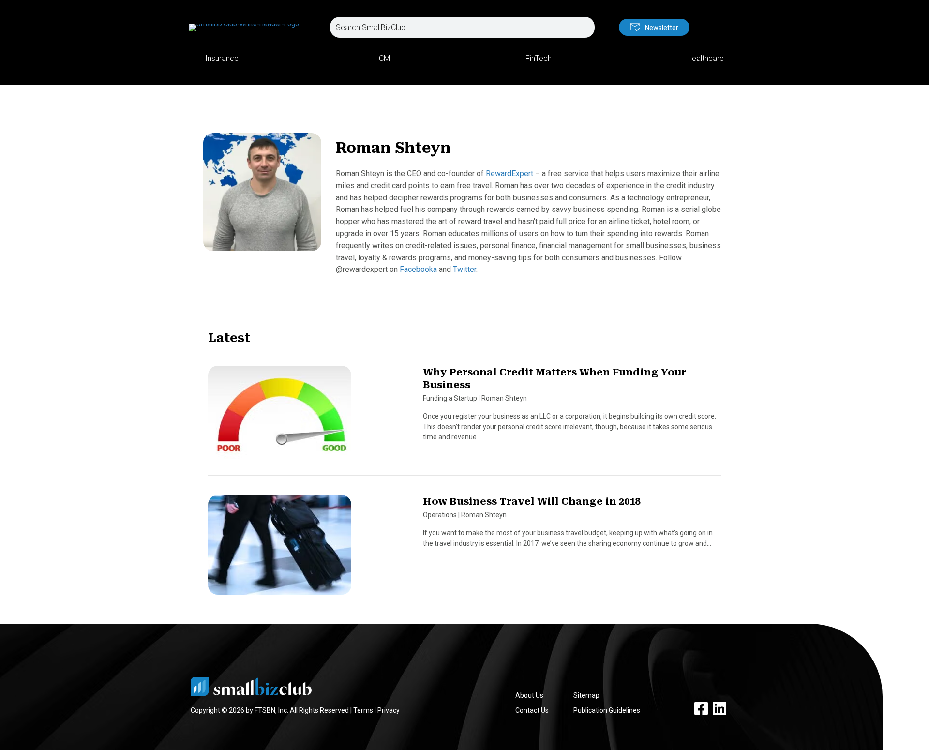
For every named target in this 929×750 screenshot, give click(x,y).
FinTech (538, 58)
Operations (440, 515)
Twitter (464, 269)
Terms (363, 710)
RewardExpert (509, 173)
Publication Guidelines (606, 710)
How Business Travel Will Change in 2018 (531, 501)
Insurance (222, 58)
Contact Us (532, 710)
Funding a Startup (450, 398)
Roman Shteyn (504, 398)
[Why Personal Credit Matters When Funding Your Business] (279, 420)
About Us (529, 695)
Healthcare (705, 58)
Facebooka (418, 269)
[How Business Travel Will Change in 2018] (279, 549)
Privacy (388, 710)
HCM (382, 58)
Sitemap (586, 695)
